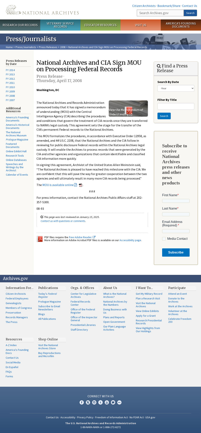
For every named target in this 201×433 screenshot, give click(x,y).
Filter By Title (167, 100)
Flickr (119, 402)
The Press (11, 322)
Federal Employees (17, 298)
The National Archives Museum (16, 133)
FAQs (9, 371)
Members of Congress (19, 308)
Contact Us (189, 6)
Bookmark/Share (168, 6)
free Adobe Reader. (81, 237)
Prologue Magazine (49, 301)
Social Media (13, 362)
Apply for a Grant (146, 315)
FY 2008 (10, 96)
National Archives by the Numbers (115, 303)
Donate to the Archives (176, 300)
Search (190, 13)
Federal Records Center (80, 303)
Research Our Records (20, 25)
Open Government (114, 322)
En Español (12, 367)
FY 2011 (10, 83)
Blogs (41, 314)
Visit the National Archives (145, 304)
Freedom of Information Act (111, 417)
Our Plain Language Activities (114, 328)
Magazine (17, 139)
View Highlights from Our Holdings (148, 329)
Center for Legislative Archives (83, 295)
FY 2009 (10, 91)
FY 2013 (10, 74)
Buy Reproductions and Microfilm (49, 354)
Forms (9, 376)
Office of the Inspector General (84, 318)
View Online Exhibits (147, 311)
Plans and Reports (114, 317)
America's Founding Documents (181, 25)
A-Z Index (11, 345)
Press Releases (48, 47)
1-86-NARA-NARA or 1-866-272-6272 (100, 427)
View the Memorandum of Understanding (126, 112)
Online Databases (16, 160)
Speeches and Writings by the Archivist (15, 167)
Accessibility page (130, 240)
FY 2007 (10, 100)
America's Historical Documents (17, 126)
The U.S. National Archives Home (42, 10)
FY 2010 (10, 87)
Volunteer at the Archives (177, 312)
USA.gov (150, 417)
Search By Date (168, 82)
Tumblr (100, 402)
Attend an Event (177, 293)
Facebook (81, 402)
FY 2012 (10, 78)
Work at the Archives (180, 306)
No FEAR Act (137, 417)
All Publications (47, 319)
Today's (47, 295)
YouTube (106, 402)
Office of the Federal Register (83, 311)
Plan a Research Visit (148, 298)
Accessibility (67, 417)
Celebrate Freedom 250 (179, 320)
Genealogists (13, 303)
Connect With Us (101, 396)
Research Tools (15, 155)
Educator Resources (100, 25)
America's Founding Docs (17, 351)
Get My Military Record (149, 293)
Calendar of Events (17, 174)
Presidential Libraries (83, 325)
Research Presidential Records (149, 322)
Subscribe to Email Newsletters (49, 307)
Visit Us (140, 25)
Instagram (94, 402)
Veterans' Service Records (60, 25)
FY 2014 (10, 70)
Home (9, 47)
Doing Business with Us (115, 311)
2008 (63, 47)
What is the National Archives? (114, 295)
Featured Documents (12, 145)
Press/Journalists (26, 47)
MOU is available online (58, 185)
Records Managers (17, 317)
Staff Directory (79, 329)
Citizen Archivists (144, 6)
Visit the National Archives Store (48, 346)
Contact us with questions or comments (63, 221)
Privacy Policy (85, 417)
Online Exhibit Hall (16, 151)
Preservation (13, 312)
